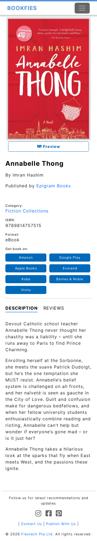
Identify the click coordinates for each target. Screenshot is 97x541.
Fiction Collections (26, 211)
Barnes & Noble (69, 279)
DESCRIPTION (21, 308)
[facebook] (49, 513)
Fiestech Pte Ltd (37, 534)
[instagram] (38, 513)
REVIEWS (53, 308)
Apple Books (26, 268)
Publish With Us (61, 524)
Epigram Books (53, 185)
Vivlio (26, 290)
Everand (70, 268)
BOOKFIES (22, 8)
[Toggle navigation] (82, 8)
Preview (51, 146)
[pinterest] (59, 513)
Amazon (26, 257)
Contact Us (31, 524)
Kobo (26, 279)
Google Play (70, 257)
